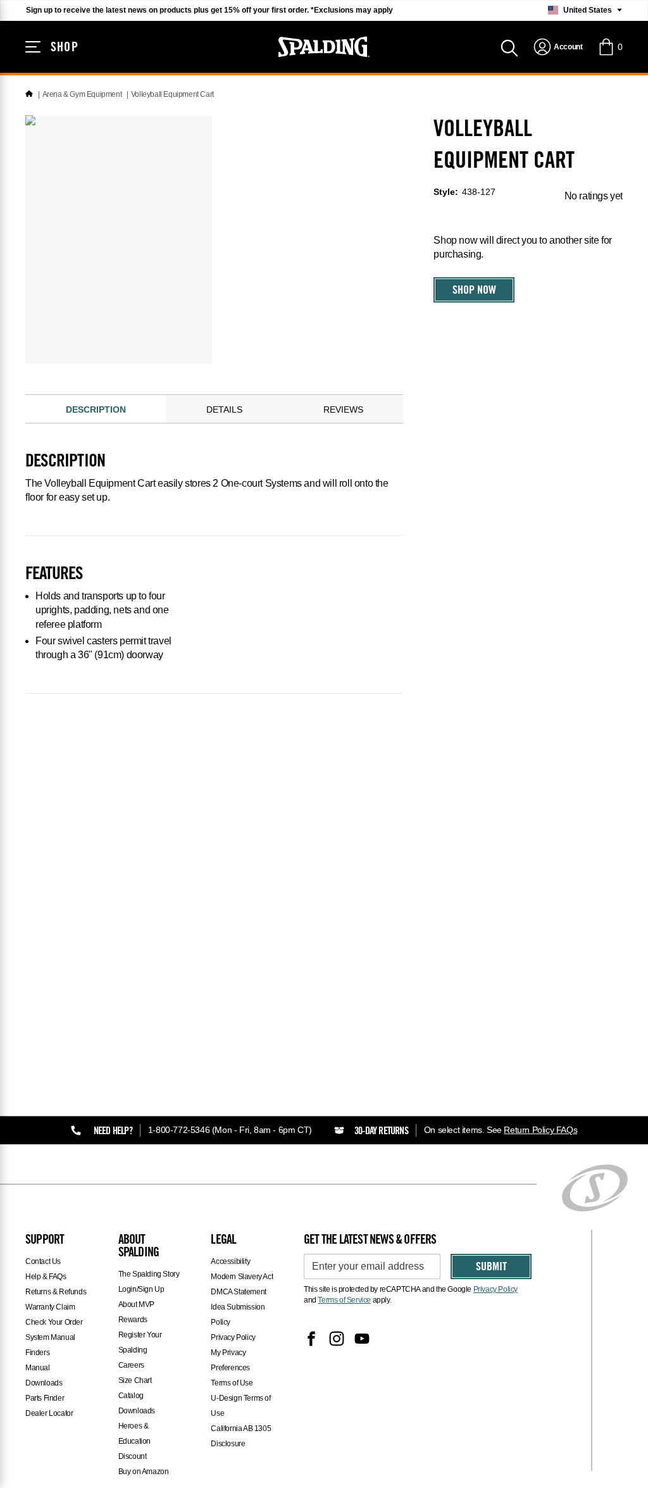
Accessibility (230, 1261)
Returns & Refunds (55, 1291)
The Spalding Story (149, 1274)
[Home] (29, 94)
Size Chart (135, 1380)
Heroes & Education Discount (134, 1441)
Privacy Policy (233, 1337)
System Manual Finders (50, 1345)
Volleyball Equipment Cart (172, 94)
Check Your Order (54, 1322)
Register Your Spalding (140, 1342)
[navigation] (557, 46)
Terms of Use (231, 1383)
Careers (131, 1365)
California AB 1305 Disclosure (241, 1436)
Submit (491, 1267)
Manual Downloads (43, 1375)
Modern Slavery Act (242, 1276)
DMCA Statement (238, 1291)
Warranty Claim (50, 1307)
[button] (610, 47)
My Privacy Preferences (230, 1360)
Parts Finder (44, 1398)
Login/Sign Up (141, 1289)
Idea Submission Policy (238, 1315)
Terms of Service (344, 1300)
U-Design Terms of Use (240, 1406)
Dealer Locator (49, 1413)
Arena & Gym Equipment (82, 94)
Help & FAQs (45, 1276)
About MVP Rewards (136, 1312)
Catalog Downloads (136, 1403)
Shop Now (474, 291)
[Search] (509, 46)
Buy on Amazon (143, 1471)
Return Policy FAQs (540, 1130)
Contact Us (43, 1261)
